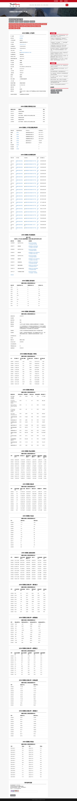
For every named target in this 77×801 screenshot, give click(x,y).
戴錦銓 (17, 134)
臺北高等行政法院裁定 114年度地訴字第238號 (33, 243)
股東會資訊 (15, 24)
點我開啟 (21, 38)
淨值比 (18, 28)
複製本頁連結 (26, 21)
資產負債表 (44, 24)
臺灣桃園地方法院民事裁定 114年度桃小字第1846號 (33, 247)
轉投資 (27, 24)
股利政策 (10, 24)
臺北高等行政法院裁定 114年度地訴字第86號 (32, 256)
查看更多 (12, 274)
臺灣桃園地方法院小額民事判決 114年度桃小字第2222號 (34, 253)
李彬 (17, 146)
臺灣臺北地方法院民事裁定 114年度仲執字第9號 (33, 269)
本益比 (40, 24)
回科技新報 (56, 1)
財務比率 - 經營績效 (20, 26)
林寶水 (21, 50)
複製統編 (16, 21)
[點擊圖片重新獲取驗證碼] (14, 791)
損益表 (36, 24)
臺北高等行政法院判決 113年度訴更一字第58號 (33, 272)
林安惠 (17, 148)
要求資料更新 (13, 795)
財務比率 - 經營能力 (29, 26)
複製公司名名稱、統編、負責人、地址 (16, 19)
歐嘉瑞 (17, 144)
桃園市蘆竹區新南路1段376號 (26, 52)
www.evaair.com (23, 44)
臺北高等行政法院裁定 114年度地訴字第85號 (32, 250)
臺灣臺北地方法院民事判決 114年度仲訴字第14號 (33, 266)
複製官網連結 (32, 21)
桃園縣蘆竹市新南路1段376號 (30, 170)
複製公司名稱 (11, 21)
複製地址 (21, 21)
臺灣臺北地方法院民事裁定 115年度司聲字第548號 (33, 263)
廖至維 (17, 140)
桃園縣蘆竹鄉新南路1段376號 (30, 160)
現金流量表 (31, 24)
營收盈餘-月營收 (21, 24)
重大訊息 (66, 1)
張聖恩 (17, 142)
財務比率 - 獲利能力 (12, 26)
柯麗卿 (17, 138)
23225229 (21, 36)
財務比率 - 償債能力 (12, 28)
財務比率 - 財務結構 (37, 26)
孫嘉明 (17, 136)
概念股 (61, 1)
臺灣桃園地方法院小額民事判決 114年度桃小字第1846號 (34, 259)
